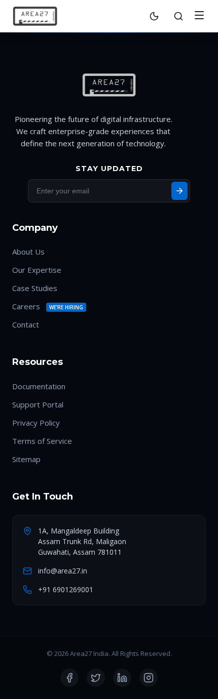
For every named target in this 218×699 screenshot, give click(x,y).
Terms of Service (42, 441)
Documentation (38, 386)
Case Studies (34, 288)
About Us (28, 251)
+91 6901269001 (65, 589)
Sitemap (26, 459)
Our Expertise (36, 270)
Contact (25, 324)
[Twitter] (96, 678)
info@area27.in (62, 570)
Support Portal (37, 404)
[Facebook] (69, 678)
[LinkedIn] (122, 678)
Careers (26, 306)
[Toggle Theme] (154, 16)
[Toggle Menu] (199, 16)
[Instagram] (148, 678)
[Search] (178, 16)
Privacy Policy (36, 423)
